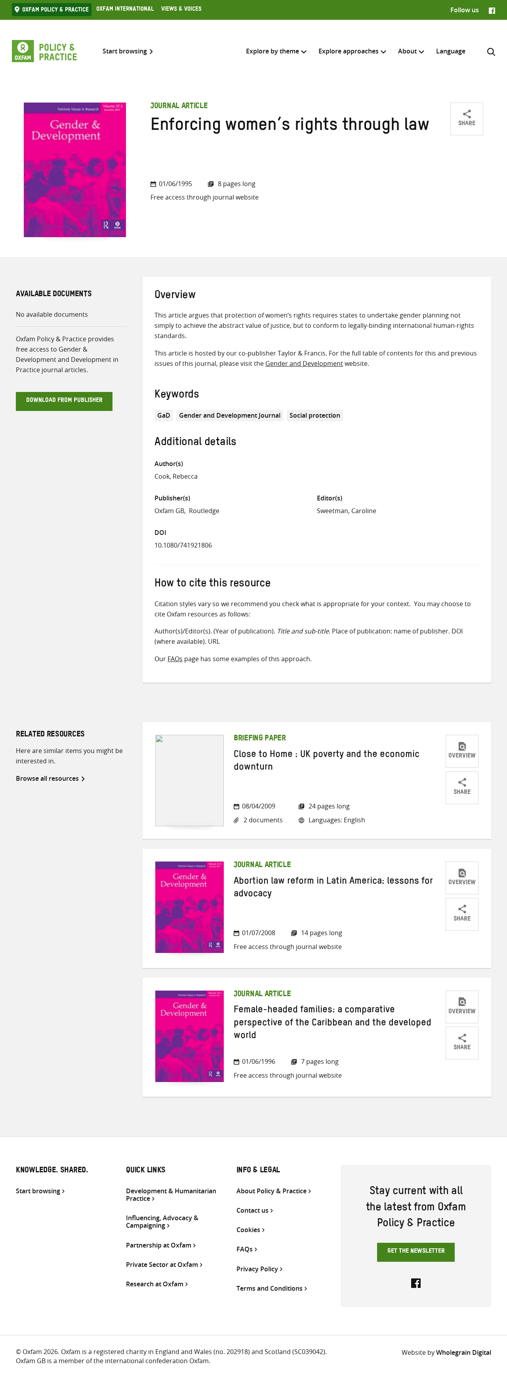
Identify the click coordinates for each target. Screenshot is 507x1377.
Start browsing (125, 51)
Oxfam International (125, 9)
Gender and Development (304, 363)
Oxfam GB (169, 510)
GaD (163, 415)
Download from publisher (64, 401)
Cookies (248, 1230)
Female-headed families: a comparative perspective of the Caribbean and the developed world (332, 1024)
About (407, 51)
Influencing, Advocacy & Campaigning (162, 1221)
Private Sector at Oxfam (162, 1265)
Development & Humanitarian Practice (171, 1194)
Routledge (204, 510)
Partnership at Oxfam (158, 1245)
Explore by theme (272, 51)
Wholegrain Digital (463, 1352)
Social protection (315, 415)
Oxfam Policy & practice (55, 10)
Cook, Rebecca (176, 476)
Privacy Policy (257, 1269)
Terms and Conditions (269, 1288)
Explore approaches (348, 51)
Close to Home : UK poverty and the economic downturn (326, 762)
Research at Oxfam (154, 1284)
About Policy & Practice (271, 1191)
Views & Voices (181, 9)
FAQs (175, 658)
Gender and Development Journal (229, 415)
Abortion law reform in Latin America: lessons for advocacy (333, 889)
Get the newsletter (416, 1251)
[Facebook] (492, 10)
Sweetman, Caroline (346, 510)
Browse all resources (47, 778)
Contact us (252, 1210)
